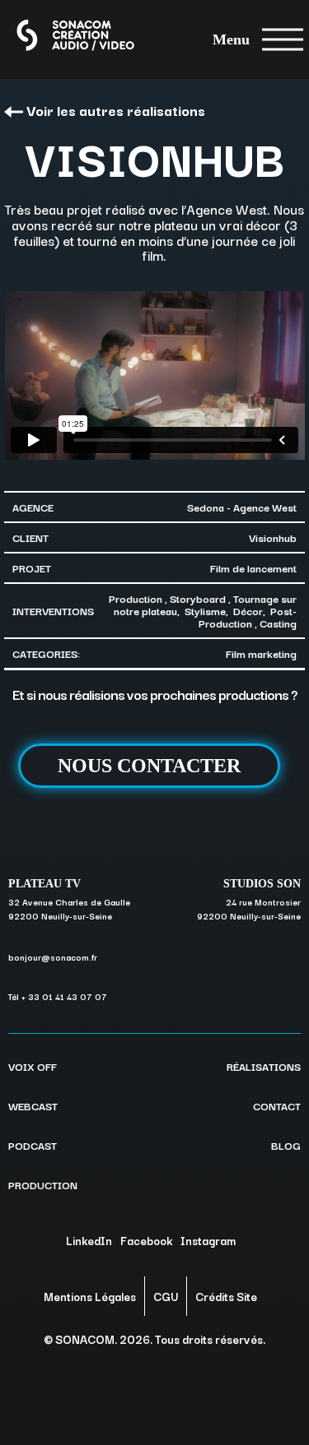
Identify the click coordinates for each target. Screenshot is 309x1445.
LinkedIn (89, 1240)
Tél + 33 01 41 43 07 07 (57, 996)
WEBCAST (33, 1105)
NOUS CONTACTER (149, 765)
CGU (165, 1296)
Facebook (146, 1240)
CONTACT (277, 1105)
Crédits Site (226, 1296)
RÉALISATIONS (264, 1066)
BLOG (286, 1145)
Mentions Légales (90, 1296)
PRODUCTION (42, 1184)
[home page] (61, 39)
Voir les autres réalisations (115, 110)
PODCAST (32, 1145)
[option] (154, 375)
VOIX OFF (32, 1066)
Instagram (208, 1240)
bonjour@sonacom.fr (52, 957)
